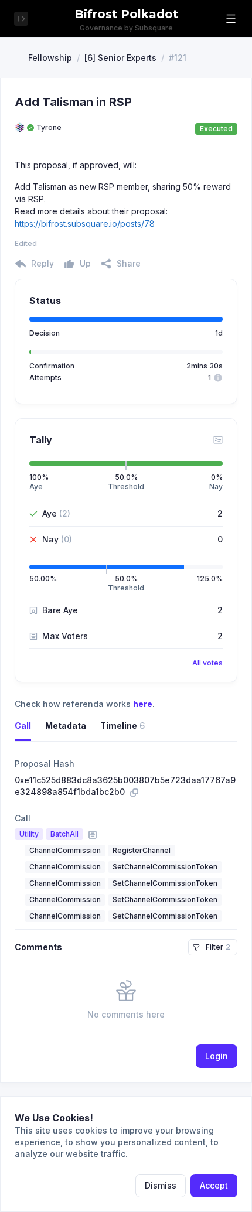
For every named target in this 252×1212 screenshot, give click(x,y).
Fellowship (50, 58)
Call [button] (23, 725)
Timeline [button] (122, 725)
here (142, 704)
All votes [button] (207, 662)
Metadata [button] (65, 725)
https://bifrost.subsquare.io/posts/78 (85, 223)
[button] (231, 19)
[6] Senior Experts (120, 58)
